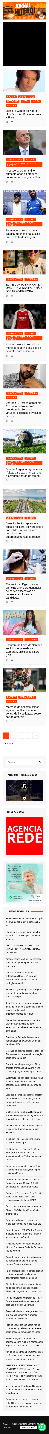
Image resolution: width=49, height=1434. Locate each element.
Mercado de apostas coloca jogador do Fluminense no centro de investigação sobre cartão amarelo (24, 1054)
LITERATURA (12, 101)
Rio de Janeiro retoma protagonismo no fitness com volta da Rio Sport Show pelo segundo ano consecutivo (23, 1287)
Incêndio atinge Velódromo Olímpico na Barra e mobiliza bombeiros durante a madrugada (24, 1389)
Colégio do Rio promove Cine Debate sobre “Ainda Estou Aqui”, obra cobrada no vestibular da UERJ (24, 1196)
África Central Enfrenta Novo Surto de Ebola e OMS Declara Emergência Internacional (24, 1210)
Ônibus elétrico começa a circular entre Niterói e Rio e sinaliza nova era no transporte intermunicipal (24, 1403)
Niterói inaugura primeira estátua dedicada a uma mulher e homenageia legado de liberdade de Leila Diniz (24, 1342)
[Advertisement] (24, 40)
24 (35, 735)
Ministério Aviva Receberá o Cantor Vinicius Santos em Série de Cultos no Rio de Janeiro (24, 1247)
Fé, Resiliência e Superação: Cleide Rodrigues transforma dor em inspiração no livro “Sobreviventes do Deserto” (24, 1154)
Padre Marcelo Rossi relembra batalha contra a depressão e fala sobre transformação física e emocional (24, 1274)
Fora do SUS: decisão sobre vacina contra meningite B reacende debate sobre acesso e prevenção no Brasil (23, 1328)
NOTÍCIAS (11, 105)
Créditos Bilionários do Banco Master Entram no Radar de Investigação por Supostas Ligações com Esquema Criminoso (24, 1100)
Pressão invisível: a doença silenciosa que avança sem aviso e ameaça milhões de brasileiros (24, 1315)
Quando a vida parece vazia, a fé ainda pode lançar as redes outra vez (23, 1222)
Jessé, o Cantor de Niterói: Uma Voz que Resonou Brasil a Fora (23, 114)
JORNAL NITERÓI (26, 97)
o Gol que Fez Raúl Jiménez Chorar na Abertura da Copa (23, 1141)
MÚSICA (36, 101)
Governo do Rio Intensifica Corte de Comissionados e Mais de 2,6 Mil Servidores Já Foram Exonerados (23, 1183)
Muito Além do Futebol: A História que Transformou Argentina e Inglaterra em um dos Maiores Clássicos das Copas (24, 1115)
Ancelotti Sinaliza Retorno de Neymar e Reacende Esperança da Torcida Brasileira (24, 1129)
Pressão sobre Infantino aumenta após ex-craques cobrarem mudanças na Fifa (23, 174)
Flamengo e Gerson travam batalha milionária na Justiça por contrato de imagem (23, 234)
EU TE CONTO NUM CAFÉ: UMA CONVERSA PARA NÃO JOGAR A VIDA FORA (24, 288)
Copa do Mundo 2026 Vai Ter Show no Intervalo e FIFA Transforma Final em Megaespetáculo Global (24, 1233)
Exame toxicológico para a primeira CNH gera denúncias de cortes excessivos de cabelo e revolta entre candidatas (24, 591)
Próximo (9, 743)
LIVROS (25, 101)
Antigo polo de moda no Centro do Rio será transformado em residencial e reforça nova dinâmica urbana (24, 1355)
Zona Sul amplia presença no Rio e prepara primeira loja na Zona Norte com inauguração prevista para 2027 (23, 1068)
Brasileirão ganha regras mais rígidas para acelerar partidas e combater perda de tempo (24, 472)
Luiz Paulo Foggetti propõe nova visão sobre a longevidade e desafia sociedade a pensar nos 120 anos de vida (24, 1083)
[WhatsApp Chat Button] (42, 1427)
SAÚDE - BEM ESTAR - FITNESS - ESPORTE (21, 164)
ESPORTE (11, 697)
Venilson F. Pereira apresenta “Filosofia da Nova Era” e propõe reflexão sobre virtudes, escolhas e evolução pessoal (24, 409)
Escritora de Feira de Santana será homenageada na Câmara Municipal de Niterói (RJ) (23, 1041)
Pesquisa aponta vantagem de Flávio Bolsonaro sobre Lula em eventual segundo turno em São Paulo (24, 1301)
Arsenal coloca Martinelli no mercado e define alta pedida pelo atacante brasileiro (23, 348)
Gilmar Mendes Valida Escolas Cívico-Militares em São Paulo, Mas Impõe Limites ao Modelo (24, 1169)
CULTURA (11, 97)
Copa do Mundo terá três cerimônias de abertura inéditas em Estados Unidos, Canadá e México (23, 1261)
